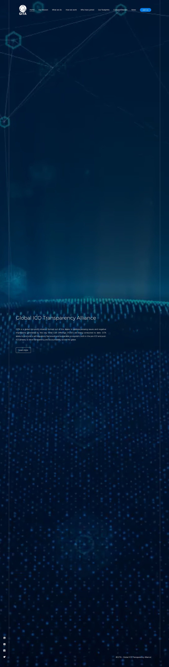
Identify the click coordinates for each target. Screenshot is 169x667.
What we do (57, 10)
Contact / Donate (120, 10)
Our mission (43, 10)
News (133, 10)
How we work (71, 10)
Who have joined (87, 10)
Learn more (23, 350)
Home (32, 10)
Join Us (145, 10)
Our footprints (103, 10)
